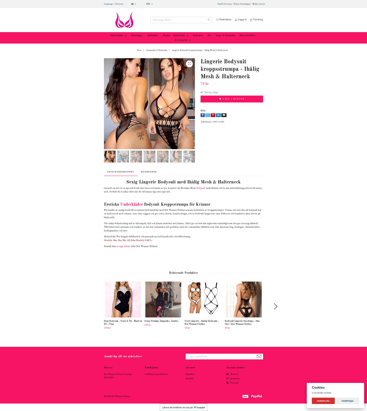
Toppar (166, 40)
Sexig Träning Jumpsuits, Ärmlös (161, 325)
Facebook (234, 379)
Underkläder (116, 40)
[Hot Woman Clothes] (144, 20)
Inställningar (348, 401)
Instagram (234, 383)
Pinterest (234, 387)
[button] (126, 40)
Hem (139, 55)
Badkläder (152, 40)
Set (209, 40)
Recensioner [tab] (149, 176)
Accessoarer (181, 44)
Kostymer (198, 40)
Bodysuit (200, 192)
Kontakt (189, 383)
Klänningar (137, 40)
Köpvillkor (190, 379)
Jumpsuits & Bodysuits (156, 55)
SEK (148, 4)
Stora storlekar (247, 40)
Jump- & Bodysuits (225, 40)
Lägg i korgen (234, 103)
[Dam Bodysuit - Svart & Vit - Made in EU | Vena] (123, 304)
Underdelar (179, 40)
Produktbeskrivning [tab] (120, 176)
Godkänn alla (323, 401)
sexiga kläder (124, 251)
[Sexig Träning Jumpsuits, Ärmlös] (163, 304)
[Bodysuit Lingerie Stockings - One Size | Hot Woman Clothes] (244, 304)
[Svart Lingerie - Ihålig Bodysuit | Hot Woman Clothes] (204, 304)
